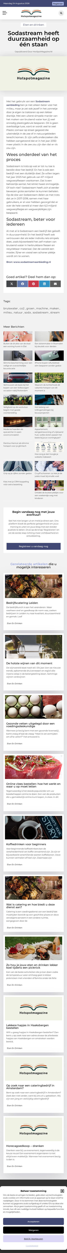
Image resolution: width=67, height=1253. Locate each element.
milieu (7, 312)
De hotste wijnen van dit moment (29, 663)
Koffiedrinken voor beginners (26, 844)
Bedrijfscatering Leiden (22, 602)
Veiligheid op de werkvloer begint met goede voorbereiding (15, 410)
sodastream (40, 312)
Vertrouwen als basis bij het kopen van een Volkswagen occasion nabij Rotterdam (16, 388)
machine (42, 308)
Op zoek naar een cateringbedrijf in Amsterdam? (30, 1087)
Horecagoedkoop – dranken (25, 1145)
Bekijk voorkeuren (33, 1239)
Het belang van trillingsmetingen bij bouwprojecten (44, 410)
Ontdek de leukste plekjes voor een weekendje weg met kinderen (49, 495)
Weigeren (34, 1230)
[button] (62, 1191)
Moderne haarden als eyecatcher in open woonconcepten (13, 432)
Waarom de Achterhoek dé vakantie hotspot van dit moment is (47, 388)
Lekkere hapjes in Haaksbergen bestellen (27, 1026)
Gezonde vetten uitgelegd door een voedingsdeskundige (30, 725)
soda (27, 312)
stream (55, 312)
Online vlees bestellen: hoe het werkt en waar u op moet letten (33, 785)
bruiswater (10, 308)
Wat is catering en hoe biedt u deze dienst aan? (30, 906)
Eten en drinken (33, 24)
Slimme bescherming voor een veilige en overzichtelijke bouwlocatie (17, 366)
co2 (22, 308)
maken (54, 308)
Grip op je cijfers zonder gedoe (17, 473)
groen (30, 308)
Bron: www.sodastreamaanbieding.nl (28, 261)
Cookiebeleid (32, 1246)
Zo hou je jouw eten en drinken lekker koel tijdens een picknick (32, 966)
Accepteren (33, 1221)
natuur (18, 312)
